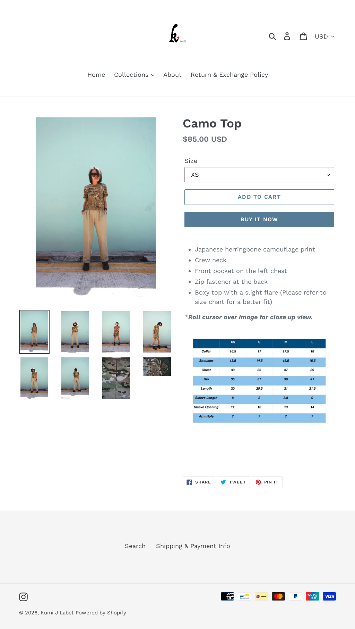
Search (135, 545)
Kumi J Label (57, 613)
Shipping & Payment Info (193, 545)
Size (190, 160)
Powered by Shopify (101, 613)
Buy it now (259, 219)
